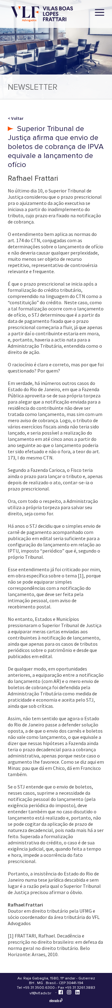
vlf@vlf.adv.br (40, 993)
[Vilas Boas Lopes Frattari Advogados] (42, 14)
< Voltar (15, 118)
